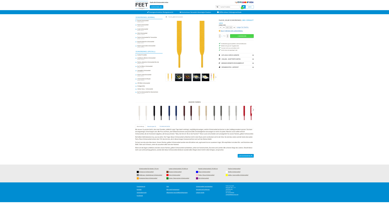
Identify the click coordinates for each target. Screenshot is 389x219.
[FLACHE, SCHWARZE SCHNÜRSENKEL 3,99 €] (157, 113)
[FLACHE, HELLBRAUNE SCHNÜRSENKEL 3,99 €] (202, 113)
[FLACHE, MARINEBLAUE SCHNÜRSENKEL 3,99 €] (172, 113)
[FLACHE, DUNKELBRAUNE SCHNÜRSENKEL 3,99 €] (187, 113)
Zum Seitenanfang (245, 156)
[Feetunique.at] (141, 5)
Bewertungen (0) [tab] (151, 126)
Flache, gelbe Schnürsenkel (176, 17)
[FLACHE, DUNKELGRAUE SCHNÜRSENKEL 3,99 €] (217, 113)
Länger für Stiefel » (243, 27)
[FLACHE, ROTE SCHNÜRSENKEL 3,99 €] (247, 113)
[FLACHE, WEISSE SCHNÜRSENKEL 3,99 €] (142, 113)
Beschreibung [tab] (140, 126)
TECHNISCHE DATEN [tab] (164, 126)
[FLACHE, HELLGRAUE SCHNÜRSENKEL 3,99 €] (232, 113)
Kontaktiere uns (156, 7)
